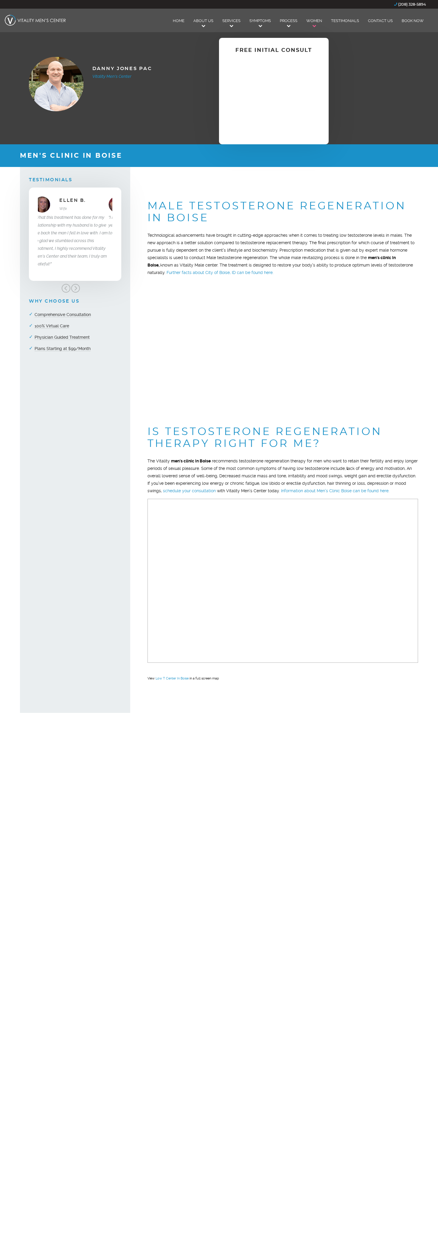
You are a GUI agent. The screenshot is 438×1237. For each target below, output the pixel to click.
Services (231, 20)
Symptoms (260, 20)
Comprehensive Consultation (63, 314)
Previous (65, 288)
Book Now (413, 20)
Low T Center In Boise (172, 678)
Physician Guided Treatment (62, 337)
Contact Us (380, 20)
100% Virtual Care (52, 325)
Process (288, 20)
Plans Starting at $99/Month (63, 348)
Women (314, 20)
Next (75, 288)
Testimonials (345, 20)
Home (178, 20)
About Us (203, 20)
